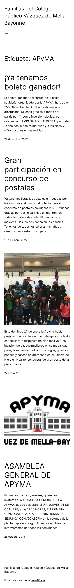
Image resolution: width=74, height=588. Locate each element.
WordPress (38, 580)
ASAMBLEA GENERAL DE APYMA (27, 475)
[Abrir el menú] (6, 33)
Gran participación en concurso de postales (33, 174)
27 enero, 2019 (13, 372)
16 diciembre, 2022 (15, 239)
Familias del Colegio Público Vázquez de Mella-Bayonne (36, 16)
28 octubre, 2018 (14, 536)
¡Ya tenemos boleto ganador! (32, 82)
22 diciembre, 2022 (16, 139)
